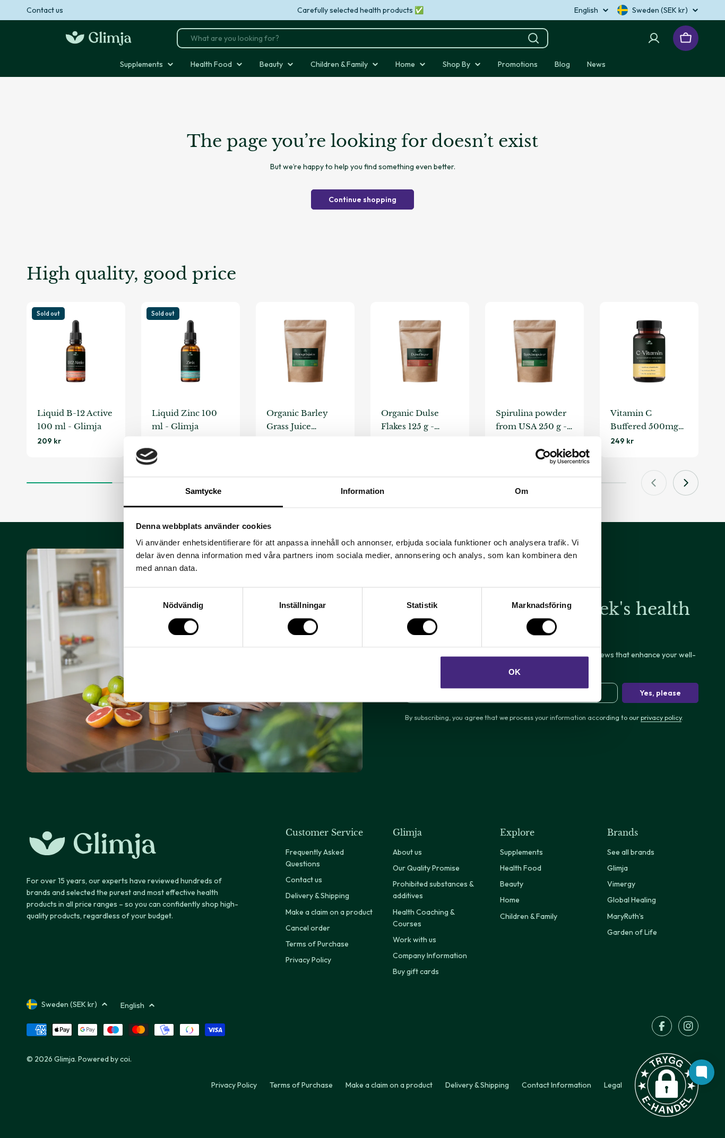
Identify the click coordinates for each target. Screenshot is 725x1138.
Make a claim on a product (389, 1085)
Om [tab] (521, 491)
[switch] (303, 626)
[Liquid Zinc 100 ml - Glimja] (190, 351)
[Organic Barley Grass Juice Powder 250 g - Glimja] (305, 351)
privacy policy (661, 717)
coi (125, 1059)
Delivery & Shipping (477, 1085)
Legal (613, 1085)
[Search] (533, 38)
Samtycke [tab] (203, 491)
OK (514, 672)
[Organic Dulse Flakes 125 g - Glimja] (419, 351)
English (586, 10)
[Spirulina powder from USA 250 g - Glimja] (534, 351)
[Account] (654, 38)
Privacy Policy (234, 1085)
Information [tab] (362, 491)
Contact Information (556, 1085)
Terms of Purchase (301, 1085)
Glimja (64, 1059)
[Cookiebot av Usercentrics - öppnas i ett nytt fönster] (543, 456)
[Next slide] (685, 483)
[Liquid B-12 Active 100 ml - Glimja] (76, 351)
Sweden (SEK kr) (660, 10)
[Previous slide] (654, 483)
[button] (666, 1085)
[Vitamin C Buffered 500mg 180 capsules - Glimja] (649, 351)
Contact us (45, 10)
